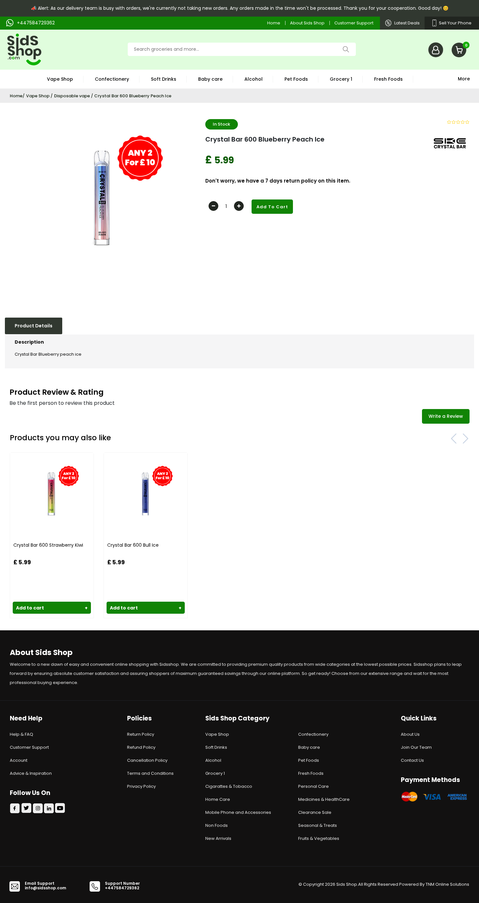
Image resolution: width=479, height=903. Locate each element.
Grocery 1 (341, 79)
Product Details (33, 325)
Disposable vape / (74, 96)
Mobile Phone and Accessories (238, 812)
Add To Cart (272, 207)
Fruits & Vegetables (318, 838)
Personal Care (313, 786)
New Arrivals (218, 838)
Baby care (210, 79)
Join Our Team (416, 747)
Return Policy (140, 734)
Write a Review (445, 416)
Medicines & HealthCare (324, 799)
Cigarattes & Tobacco (228, 786)
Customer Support (353, 23)
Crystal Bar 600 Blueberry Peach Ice (132, 96)
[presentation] (454, 438)
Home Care (217, 799)
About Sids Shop (307, 23)
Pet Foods (296, 79)
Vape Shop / (39, 96)
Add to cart (52, 608)
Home (273, 23)
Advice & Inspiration (31, 773)
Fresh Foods (388, 79)
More (464, 78)
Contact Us (412, 760)
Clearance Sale (314, 812)
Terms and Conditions (150, 773)
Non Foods (216, 825)
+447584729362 (122, 888)
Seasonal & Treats (317, 825)
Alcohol (253, 79)
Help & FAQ (21, 734)
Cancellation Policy (147, 760)
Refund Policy (141, 747)
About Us (410, 734)
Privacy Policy (141, 786)
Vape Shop (60, 79)
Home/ (17, 96)
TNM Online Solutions (447, 884)
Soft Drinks (163, 79)
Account (18, 760)
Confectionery (112, 79)
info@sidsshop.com (45, 888)
